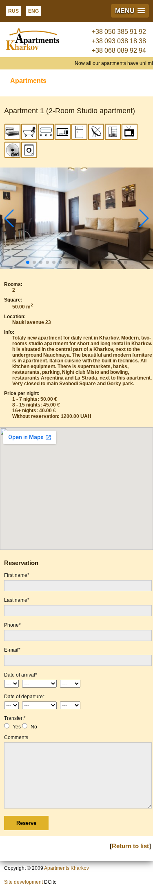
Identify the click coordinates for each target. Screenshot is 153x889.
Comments (16, 737)
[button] (130, 11)
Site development (23, 882)
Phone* (12, 625)
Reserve (26, 823)
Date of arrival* (20, 675)
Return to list (130, 845)
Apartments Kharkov (66, 868)
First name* (16, 575)
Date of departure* (24, 696)
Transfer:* (15, 718)
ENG (33, 11)
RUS (13, 11)
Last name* (16, 600)
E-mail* (12, 650)
